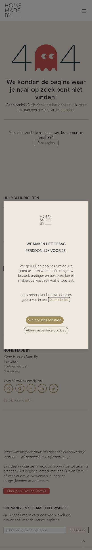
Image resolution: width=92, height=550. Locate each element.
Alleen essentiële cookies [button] (46, 330)
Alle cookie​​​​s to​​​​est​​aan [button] (45, 320)
